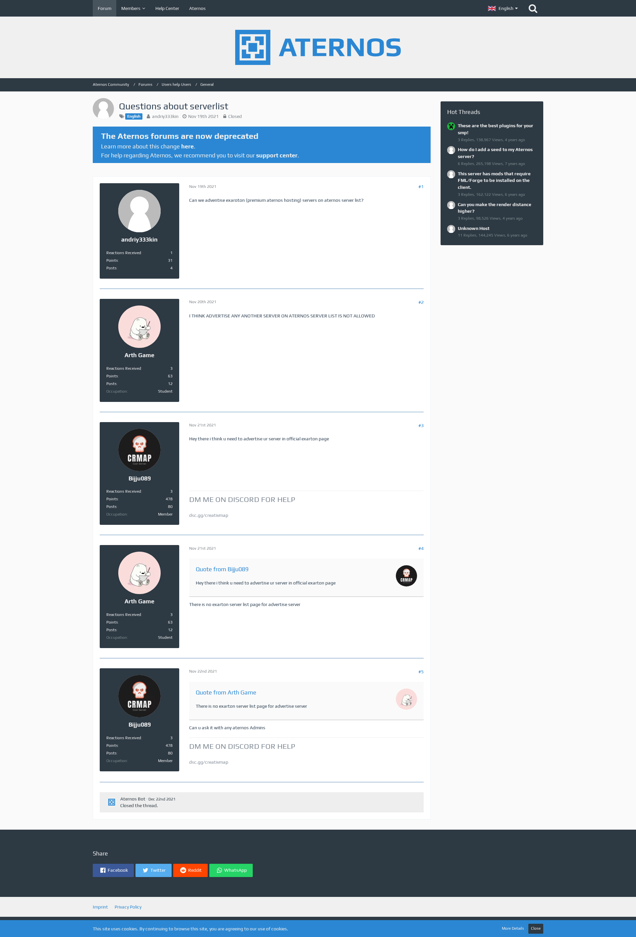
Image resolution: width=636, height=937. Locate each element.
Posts (111, 268)
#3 (421, 425)
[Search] (533, 8)
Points (112, 260)
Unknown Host (474, 228)
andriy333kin (165, 116)
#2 (421, 302)
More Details (513, 928)
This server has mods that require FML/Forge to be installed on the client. (494, 180)
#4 (421, 548)
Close (536, 928)
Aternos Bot (132, 798)
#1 (421, 186)
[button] (503, 8)
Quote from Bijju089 (222, 569)
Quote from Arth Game (226, 692)
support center (276, 155)
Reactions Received (123, 252)
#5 (421, 671)
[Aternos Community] (318, 47)
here (187, 146)
